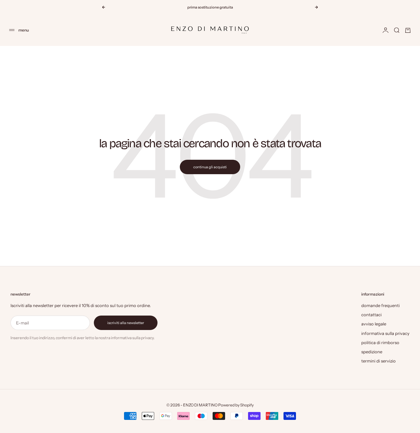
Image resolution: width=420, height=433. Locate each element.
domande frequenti (380, 305)
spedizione (371, 351)
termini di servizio (378, 360)
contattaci (371, 314)
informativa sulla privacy (385, 333)
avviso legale (373, 323)
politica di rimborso (380, 342)
